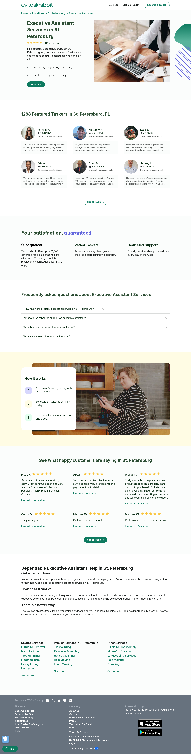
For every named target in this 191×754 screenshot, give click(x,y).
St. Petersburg (56, 13)
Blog (71, 727)
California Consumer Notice (84, 736)
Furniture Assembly (66, 651)
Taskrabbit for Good (80, 724)
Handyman (28, 668)
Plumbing (113, 664)
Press (72, 721)
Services (113, 5)
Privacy (83, 732)
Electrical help (30, 659)
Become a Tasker (156, 5)
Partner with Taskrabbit (82, 717)
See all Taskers (95, 201)
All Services (21, 721)
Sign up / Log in (131, 5)
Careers (73, 714)
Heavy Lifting (30, 664)
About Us (74, 710)
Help (11, 748)
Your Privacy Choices (81, 748)
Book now (36, 84)
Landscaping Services (121, 655)
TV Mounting (62, 647)
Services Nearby (24, 717)
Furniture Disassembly (121, 647)
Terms (72, 732)
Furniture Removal (33, 647)
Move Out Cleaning (120, 651)
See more (27, 675)
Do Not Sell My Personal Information (89, 740)
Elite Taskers (22, 727)
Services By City (24, 714)
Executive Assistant (33, 500)
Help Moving (62, 659)
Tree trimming (30, 655)
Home (24, 13)
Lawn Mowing (63, 664)
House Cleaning (64, 655)
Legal (72, 743)
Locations (38, 13)
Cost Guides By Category (29, 724)
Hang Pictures (30, 651)
